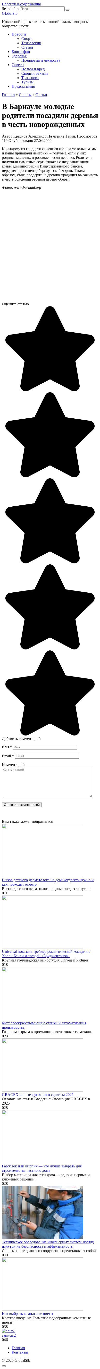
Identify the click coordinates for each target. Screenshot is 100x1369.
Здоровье (19, 56)
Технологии (31, 43)
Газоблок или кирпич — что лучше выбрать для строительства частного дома (42, 1168)
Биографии (21, 52)
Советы (18, 65)
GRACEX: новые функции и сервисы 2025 (38, 1094)
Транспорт (30, 78)
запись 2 (9, 1335)
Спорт (26, 38)
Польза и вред (33, 69)
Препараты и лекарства (40, 60)
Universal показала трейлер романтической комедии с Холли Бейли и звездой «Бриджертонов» (46, 953)
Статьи (27, 47)
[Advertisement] (50, 248)
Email (8, 756)
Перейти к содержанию (21, 4)
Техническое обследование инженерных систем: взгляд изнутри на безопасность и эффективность (48, 1244)
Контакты (20, 1352)
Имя (7, 747)
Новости (19, 34)
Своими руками (34, 73)
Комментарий (13, 765)
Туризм (27, 82)
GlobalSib (9, 13)
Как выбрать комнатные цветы (27, 1313)
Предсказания (23, 86)
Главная (18, 1348)
